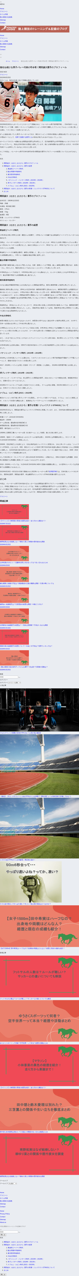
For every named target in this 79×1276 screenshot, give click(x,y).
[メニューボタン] (1, 57)
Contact (2, 23)
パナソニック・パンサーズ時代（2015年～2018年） (26, 180)
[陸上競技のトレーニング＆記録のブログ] (34, 29)
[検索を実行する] (19, 677)
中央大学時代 (12, 177)
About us (3, 1222)
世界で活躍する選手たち (23, 137)
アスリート (4, 11)
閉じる (3, 1235)
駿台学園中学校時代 (15, 171)
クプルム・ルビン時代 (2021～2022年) (21, 186)
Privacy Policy (5, 1214)
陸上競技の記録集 (6, 17)
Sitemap (3, 20)
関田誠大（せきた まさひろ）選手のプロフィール (21, 163)
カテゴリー (4, 682)
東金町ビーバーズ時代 (15, 169)
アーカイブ (4, 1183)
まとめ (6, 191)
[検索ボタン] (1, 54)
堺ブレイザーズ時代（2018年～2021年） (22, 183)
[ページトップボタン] (1, 1229)
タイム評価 (4, 14)
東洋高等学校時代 (14, 174)
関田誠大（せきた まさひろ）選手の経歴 (18, 166)
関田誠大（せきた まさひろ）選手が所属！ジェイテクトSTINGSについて (29, 188)
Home (2, 8)
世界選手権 (53, 471)
